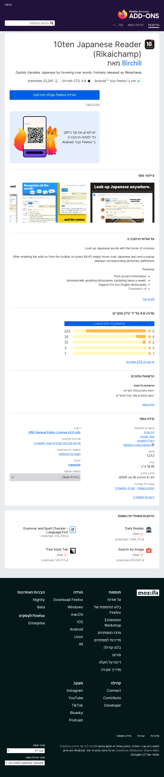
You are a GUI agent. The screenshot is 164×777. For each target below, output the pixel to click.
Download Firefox (68, 600)
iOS (80, 622)
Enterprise (36, 623)
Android (76, 629)
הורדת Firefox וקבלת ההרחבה (54, 95)
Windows (75, 607)
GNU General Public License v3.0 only (54, 432)
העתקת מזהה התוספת (137, 445)
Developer (112, 705)
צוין (142, 746)
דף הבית (149, 432)
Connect (114, 690)
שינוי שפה (39, 745)
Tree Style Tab (57, 549)
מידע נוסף (148, 404)
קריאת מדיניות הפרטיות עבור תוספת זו (57, 443)
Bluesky (76, 713)
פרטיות (155, 735)
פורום (116, 655)
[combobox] (30, 23)
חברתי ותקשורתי (125, 488)
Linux (78, 637)
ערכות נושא (135, 25)
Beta (41, 607)
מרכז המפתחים (109, 633)
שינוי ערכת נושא (35, 757)
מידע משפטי (123, 735)
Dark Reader (134, 528)
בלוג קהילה (112, 647)
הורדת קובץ (93, 104)
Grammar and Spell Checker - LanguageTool (45, 530)
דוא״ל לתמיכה (145, 440)
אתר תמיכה (147, 436)
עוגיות (141, 735)
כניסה (8, 4)
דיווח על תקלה (110, 662)
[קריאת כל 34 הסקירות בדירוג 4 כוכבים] (109, 336)
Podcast (76, 720)
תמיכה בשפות (145, 488)
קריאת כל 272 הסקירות (140, 361)
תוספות (115, 592)
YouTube (75, 698)
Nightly (39, 600)
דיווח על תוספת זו (143, 497)
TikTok (77, 705)
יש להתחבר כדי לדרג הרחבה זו (109, 323)
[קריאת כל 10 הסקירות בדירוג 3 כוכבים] (109, 342)
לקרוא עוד (148, 299)
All (81, 644)
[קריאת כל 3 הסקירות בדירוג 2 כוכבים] (109, 347)
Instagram (74, 690)
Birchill (132, 63)
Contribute (112, 698)
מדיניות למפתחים (107, 640)
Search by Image (131, 549)
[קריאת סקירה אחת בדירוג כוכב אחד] (109, 353)
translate (74, 464)
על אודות (114, 600)
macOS (77, 614)
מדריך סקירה (111, 670)
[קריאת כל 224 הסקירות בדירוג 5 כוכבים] (109, 330)
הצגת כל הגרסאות (70, 454)
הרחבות (153, 25)
